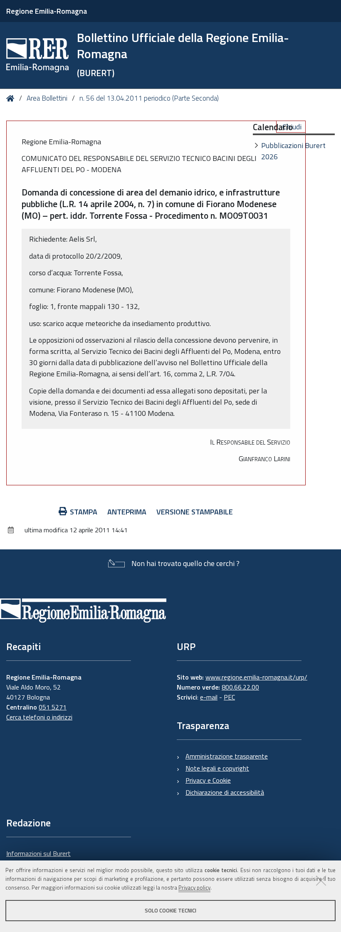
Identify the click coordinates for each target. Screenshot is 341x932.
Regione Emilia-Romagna (46, 11)
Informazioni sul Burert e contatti (38, 858)
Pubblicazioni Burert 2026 (293, 151)
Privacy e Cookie (208, 780)
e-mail (208, 697)
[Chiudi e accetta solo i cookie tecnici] (321, 880)
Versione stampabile (194, 511)
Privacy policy (194, 887)
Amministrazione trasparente (226, 756)
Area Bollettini (47, 98)
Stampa (83, 511)
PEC (229, 697)
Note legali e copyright (217, 768)
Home (11, 98)
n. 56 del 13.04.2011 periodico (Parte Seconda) (149, 98)
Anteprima (126, 511)
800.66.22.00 (240, 687)
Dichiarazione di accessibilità (224, 792)
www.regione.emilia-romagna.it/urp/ (256, 677)
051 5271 (53, 707)
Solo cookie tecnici (170, 910)
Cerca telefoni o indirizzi (39, 717)
